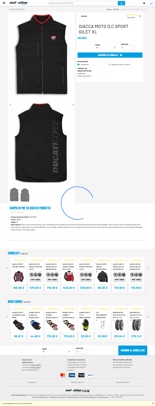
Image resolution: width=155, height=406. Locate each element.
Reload (29, 403)
